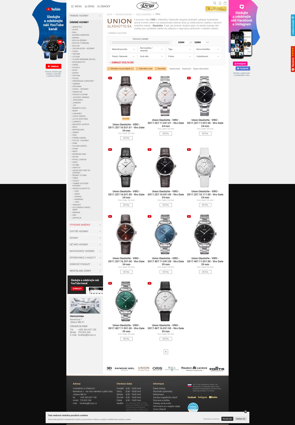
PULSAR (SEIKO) (79, 146)
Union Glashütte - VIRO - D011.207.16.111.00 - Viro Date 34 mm (205, 194)
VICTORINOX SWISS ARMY (81, 208)
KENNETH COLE (79, 108)
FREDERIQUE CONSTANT (83, 81)
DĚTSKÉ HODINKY (79, 244)
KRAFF (75, 111)
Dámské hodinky (124, 14)
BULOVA (76, 46)
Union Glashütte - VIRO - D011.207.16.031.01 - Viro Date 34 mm (126, 127)
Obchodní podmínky (162, 391)
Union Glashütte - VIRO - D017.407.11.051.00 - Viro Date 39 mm (205, 261)
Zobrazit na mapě (78, 326)
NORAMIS (78, 199)
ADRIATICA (77, 27)
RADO (74, 151)
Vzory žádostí (159, 409)
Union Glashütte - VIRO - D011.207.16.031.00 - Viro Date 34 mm (126, 194)
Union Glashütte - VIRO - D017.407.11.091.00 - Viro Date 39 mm (126, 328)
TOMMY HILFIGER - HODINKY (80, 184)
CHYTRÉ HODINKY (79, 231)
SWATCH (76, 167)
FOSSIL (75, 78)
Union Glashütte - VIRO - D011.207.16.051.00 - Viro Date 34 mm (166, 194)
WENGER (76, 212)
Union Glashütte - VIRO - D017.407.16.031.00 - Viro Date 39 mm (166, 328)
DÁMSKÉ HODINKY (79, 22)
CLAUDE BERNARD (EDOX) (83, 59)
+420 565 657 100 (83, 329)
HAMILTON (77, 92)
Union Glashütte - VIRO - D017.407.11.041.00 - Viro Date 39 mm (166, 261)
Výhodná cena (145, 69)
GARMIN (76, 84)
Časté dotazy (159, 388)
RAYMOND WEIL (79, 154)
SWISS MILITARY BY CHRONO (81, 171)
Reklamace (158, 394)
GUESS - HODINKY (80, 89)
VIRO (76, 191)
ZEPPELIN (76, 218)
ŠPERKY (74, 238)
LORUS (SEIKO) (79, 116)
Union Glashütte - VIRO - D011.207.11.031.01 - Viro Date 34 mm (166, 123)
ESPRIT (75, 73)
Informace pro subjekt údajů (166, 406)
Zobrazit (77, 289)
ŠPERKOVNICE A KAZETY (83, 257)
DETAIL (126, 138)
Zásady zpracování (162, 403)
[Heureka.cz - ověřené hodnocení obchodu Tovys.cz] (193, 408)
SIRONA (77, 196)
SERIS (77, 194)
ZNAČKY (105, 6)
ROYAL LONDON (79, 159)
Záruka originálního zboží (165, 397)
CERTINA (76, 54)
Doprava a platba (161, 400)
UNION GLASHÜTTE (81, 188)
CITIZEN (76, 56)
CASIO (75, 51)
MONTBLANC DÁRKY (80, 271)
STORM (75, 165)
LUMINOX (76, 121)
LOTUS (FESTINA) (80, 119)
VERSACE (76, 205)
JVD (74, 105)
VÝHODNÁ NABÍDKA (80, 225)
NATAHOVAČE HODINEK (82, 251)
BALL (74, 32)
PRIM (74, 143)
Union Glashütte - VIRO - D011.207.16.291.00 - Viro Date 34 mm (126, 261)
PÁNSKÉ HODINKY (79, 15)
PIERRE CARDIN (79, 138)
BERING (75, 38)
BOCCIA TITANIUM (80, 43)
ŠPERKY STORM (79, 175)
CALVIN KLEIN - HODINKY (83, 48)
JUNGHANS (77, 100)
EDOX (74, 70)
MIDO (74, 127)
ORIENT (75, 132)
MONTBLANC (78, 129)
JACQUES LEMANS (80, 97)
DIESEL (75, 65)
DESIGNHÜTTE (78, 62)
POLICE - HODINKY (80, 140)
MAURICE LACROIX (80, 124)
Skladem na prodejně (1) (122, 69)
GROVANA (76, 86)
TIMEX (75, 178)
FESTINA (76, 75)
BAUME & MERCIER (80, 35)
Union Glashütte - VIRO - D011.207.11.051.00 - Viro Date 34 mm (205, 123)
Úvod (109, 14)
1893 (76, 202)
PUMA (75, 149)
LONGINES (77, 113)
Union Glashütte (143, 14)
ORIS (74, 135)
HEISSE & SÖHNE (80, 94)
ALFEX (75, 29)
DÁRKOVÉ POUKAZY (80, 264)
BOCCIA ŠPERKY (79, 40)
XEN (74, 215)
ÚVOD (91, 6)
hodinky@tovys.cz (83, 335)
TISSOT (75, 181)
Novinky (162, 69)
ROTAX (75, 157)
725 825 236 (80, 332)
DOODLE (76, 67)
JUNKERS (76, 102)
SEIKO (75, 162)
